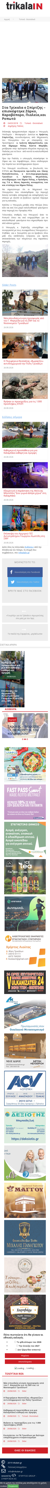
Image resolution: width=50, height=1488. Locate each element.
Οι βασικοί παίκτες (23, 726)
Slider (24, 1401)
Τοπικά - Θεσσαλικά (33, 123)
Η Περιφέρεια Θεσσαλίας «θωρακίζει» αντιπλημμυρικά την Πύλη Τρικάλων (23, 1408)
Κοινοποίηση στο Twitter (28, 582)
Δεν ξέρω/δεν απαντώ (29, 1359)
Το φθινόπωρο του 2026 (29, 1352)
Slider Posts (9, 285)
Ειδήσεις (29, 547)
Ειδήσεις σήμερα (12, 417)
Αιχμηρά (12, 719)
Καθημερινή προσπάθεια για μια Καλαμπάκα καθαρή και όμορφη (10, 667)
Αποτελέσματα (25, 1371)
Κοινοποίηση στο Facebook (27, 572)
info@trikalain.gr (15, 1481)
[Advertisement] (25, 48)
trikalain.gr (24, 552)
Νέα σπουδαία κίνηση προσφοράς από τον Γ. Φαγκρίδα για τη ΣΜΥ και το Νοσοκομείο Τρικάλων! (23, 1395)
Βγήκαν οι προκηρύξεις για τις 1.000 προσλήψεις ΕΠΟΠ (22, 1434)
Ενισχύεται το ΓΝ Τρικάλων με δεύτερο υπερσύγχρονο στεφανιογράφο (23, 1446)
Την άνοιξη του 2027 (29, 1356)
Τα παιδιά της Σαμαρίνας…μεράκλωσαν (25, 633)
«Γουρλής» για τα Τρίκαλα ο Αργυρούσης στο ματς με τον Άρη (24, 617)
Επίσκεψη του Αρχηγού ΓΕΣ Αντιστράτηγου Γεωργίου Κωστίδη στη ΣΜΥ (12, 695)
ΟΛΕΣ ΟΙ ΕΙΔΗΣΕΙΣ (25, 1460)
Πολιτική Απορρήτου (17, 1477)
